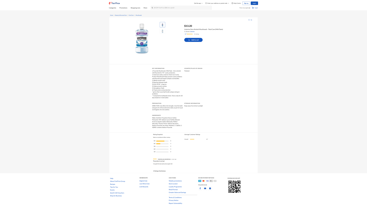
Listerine (192, 31)
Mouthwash (139, 15)
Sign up (246, 3)
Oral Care (131, 15)
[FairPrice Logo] (114, 3)
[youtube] (205, 189)
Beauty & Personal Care (121, 15)
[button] (249, 8)
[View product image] (162, 25)
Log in (254, 3)
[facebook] (200, 189)
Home (111, 15)
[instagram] (210, 189)
